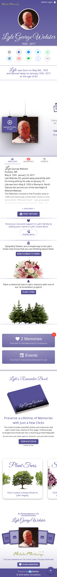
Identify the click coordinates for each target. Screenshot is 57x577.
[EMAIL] (19, 58)
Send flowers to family (28, 254)
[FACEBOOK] (19, 52)
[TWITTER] (38, 52)
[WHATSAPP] (47, 52)
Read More (28, 209)
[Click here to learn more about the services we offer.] (28, 554)
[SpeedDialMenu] (50, 570)
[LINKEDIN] (9, 58)
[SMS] (28, 58)
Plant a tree (28, 292)
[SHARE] (38, 58)
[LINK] (47, 58)
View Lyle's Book (28, 441)
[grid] (28, 123)
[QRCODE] (9, 52)
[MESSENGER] (28, 52)
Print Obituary (30, 214)
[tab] (13, 160)
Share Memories (30, 564)
